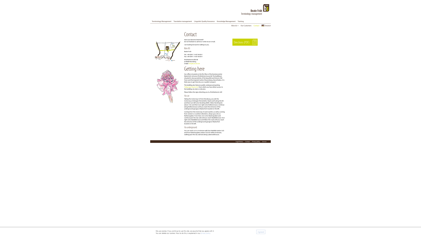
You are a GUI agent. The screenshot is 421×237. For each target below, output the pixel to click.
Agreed (261, 232)
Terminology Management (161, 21)
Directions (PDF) (241, 42)
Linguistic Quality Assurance (204, 21)
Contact (256, 25)
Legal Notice (239, 141)
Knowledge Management (226, 21)
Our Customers (246, 25)
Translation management (183, 21)
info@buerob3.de (194, 64)
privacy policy (205, 233)
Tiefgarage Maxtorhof (191, 87)
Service (264, 141)
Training (241, 21)
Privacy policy (256, 141)
